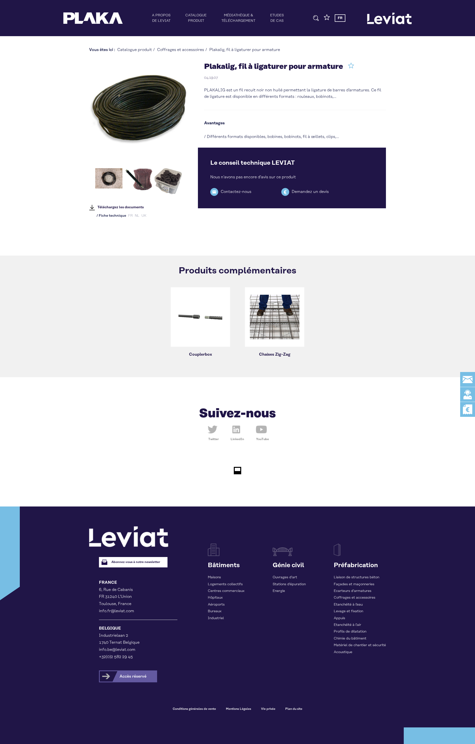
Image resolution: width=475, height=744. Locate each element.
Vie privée (268, 709)
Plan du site (293, 709)
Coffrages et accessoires (180, 50)
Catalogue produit (134, 50)
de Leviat (161, 18)
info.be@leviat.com (117, 649)
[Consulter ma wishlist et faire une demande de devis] (327, 19)
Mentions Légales (238, 709)
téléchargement (238, 18)
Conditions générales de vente (194, 709)
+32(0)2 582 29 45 (116, 657)
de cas (277, 18)
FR (130, 216)
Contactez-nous (236, 191)
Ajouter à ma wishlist (351, 65)
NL (137, 216)
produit (196, 18)
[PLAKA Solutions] (93, 18)
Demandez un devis (310, 191)
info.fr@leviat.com (116, 611)
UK (144, 216)
